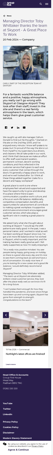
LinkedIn (7, 414)
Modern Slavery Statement (17, 438)
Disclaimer (8, 433)
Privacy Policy (10, 422)
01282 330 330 (10, 388)
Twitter (7, 409)
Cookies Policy (10, 427)
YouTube (7, 403)
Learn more (11, 364)
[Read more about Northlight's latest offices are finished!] (26, 328)
